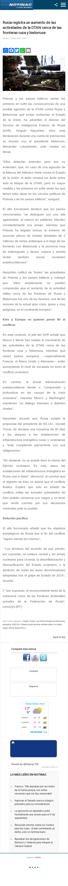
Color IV (37, 867)
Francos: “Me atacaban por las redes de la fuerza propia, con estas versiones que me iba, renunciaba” (35, 790)
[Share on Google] (33, 676)
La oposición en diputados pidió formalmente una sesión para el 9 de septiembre (35, 814)
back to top (59, 637)
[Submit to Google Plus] (35, 660)
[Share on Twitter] (39, 676)
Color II (32, 867)
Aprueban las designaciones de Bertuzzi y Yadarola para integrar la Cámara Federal (34, 842)
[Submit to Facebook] (26, 660)
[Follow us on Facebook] (30, 691)
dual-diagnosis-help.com (50, 767)
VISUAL (38, 857)
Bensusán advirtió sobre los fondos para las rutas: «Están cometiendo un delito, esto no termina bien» (35, 828)
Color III (35, 867)
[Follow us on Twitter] (36, 691)
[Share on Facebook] (27, 676)
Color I (30, 867)
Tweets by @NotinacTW (24, 764)
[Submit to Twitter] (43, 660)
